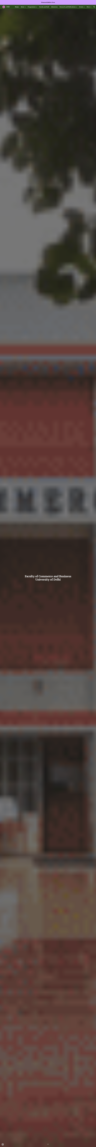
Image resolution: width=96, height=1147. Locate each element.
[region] (48, 2)
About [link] (22, 7)
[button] (94, 7)
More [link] (88, 7)
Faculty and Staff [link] (44, 7)
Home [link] (17, 7)
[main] (48, 578)
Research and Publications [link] (68, 7)
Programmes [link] (32, 7)
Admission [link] (54, 7)
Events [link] (81, 7)
